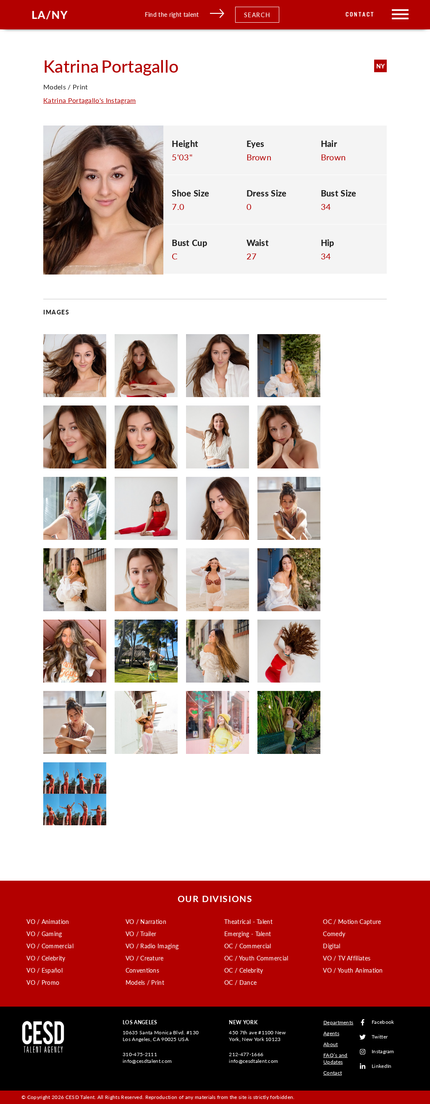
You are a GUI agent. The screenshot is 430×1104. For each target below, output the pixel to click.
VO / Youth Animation (353, 970)
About (330, 1044)
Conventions (143, 970)
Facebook (383, 1022)
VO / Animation (47, 921)
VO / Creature (145, 958)
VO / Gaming (44, 933)
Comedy (334, 933)
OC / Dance (240, 982)
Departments (338, 1022)
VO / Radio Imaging (152, 946)
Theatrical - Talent (248, 921)
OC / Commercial (247, 946)
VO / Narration (146, 921)
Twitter (380, 1037)
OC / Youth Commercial (256, 958)
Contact (360, 14)
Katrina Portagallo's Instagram (89, 100)
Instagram (383, 1052)
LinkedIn (382, 1066)
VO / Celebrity (45, 958)
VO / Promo (42, 982)
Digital (331, 946)
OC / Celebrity (243, 970)
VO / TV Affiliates (346, 958)
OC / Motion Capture (352, 921)
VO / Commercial (49, 946)
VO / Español (44, 970)
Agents (331, 1033)
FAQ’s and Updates (335, 1058)
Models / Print (145, 982)
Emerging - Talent (247, 933)
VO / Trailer (141, 933)
